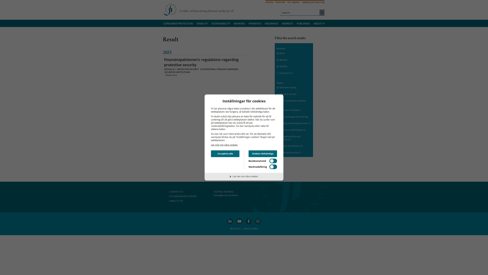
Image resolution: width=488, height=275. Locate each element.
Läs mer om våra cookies (224, 144)
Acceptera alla (225, 153)
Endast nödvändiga (262, 153)
